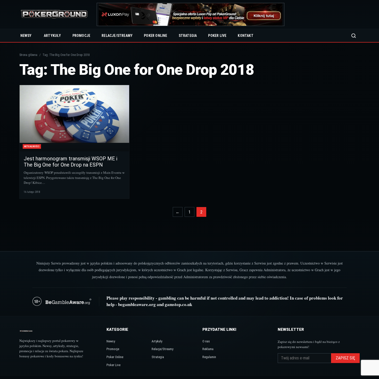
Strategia (188, 36)
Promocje (81, 36)
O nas (206, 341)
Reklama (207, 349)
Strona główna (28, 55)
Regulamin (209, 357)
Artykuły (52, 36)
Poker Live (217, 36)
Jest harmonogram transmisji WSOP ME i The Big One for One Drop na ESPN (70, 161)
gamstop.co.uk (178, 304)
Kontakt (245, 36)
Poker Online (155, 36)
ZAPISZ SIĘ (345, 358)
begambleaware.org (137, 304)
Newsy (25, 36)
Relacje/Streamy (117, 36)
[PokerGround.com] (54, 14)
